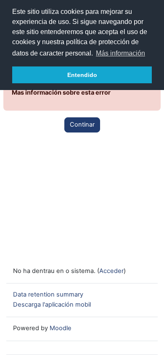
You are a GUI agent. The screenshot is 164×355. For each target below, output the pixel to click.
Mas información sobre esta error (61, 92)
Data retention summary (48, 294)
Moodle (60, 328)
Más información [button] (120, 53)
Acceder (111, 271)
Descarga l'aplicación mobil (52, 304)
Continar (82, 124)
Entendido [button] (82, 75)
